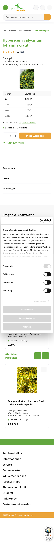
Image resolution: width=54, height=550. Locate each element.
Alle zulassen (27, 309)
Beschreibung (9, 168)
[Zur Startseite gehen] (18, 7)
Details (6, 178)
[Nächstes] (45, 79)
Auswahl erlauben (27, 318)
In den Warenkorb (35, 135)
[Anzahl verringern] (5, 136)
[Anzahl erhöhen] (15, 136)
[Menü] (5, 7)
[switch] (47, 274)
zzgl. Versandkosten (27, 122)
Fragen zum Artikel (15, 142)
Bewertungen (9, 188)
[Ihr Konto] (49, 7)
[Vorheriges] (8, 79)
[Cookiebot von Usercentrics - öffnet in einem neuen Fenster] (39, 221)
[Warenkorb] (42, 7)
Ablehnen (27, 327)
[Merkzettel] (36, 7)
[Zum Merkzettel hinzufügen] (46, 74)
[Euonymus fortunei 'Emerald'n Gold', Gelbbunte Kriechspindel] (27, 396)
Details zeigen (39, 301)
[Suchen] (47, 17)
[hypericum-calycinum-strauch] (27, 79)
